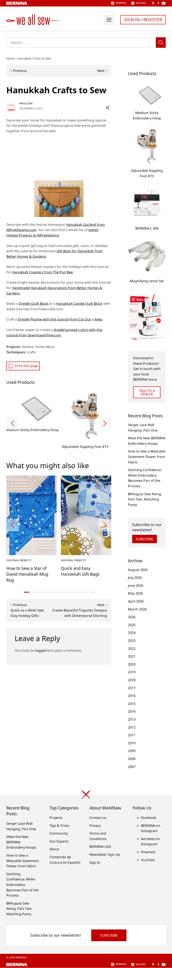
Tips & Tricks (59, 825)
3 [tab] (41, 592)
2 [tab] (34, 592)
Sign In (94, 862)
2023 (132, 640)
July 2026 (135, 577)
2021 (132, 656)
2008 (132, 758)
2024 (132, 632)
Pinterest (148, 852)
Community (59, 833)
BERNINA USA (100, 846)
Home (10, 58)
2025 (132, 625)
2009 (132, 750)
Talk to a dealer (147, 392)
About (54, 849)
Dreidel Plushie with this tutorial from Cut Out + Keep (60, 319)
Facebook (148, 817)
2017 (132, 688)
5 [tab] (56, 592)
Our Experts (59, 841)
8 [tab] (78, 592)
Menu (109, 19)
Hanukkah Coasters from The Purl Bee (42, 272)
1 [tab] (26, 592)
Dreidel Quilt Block (34, 303)
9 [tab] (85, 592)
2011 (132, 735)
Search (161, 42)
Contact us (97, 817)
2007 (132, 766)
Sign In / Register (143, 19)
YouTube (148, 860)
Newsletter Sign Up (104, 854)
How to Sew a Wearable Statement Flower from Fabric (146, 456)
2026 (132, 617)
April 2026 (136, 601)
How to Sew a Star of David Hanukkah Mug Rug (27, 574)
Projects (56, 817)
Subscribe (144, 539)
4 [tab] (48, 592)
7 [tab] (70, 592)
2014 (132, 711)
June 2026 (135, 585)
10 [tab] (92, 592)
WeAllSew (26, 103)
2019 (132, 672)
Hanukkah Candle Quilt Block (79, 303)
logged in (42, 650)
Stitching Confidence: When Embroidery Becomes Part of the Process (22, 885)
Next (100, 70)
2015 (132, 703)
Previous (20, 70)
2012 (132, 727)
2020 (132, 664)
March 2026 (137, 609)
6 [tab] (63, 592)
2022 (132, 648)
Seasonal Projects (18, 560)
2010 (132, 743)
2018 (132, 680)
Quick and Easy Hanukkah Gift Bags (80, 571)
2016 (132, 695)
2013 (132, 719)
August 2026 (138, 569)
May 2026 (135, 593)
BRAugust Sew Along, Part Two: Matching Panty (145, 499)
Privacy (95, 825)
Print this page (26, 365)
